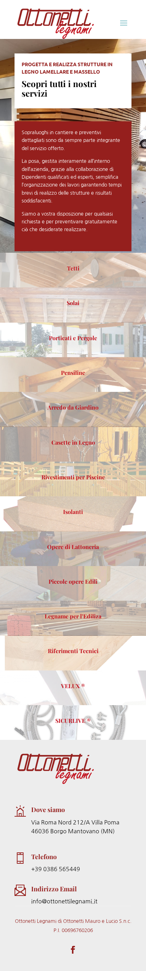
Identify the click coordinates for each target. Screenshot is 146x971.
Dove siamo (48, 809)
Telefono (44, 856)
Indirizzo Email (54, 889)
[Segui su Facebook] (73, 950)
